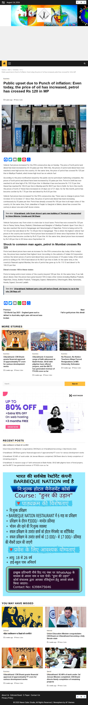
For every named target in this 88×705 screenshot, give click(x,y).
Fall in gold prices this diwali (73, 311)
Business (6, 78)
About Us (5, 695)
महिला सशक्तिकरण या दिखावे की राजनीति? (16, 445)
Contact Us (35, 695)
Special (49, 671)
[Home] (4, 63)
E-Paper (26, 695)
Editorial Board (16, 695)
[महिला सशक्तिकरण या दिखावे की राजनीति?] (22, 617)
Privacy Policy (7, 698)
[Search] (84, 63)
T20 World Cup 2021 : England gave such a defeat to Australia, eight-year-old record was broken (22, 314)
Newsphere (58, 702)
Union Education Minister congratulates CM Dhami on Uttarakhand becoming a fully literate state (39, 449)
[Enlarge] (82, 475)
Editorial (6, 630)
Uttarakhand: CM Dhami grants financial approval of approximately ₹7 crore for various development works (14, 361)
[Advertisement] (44, 43)
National (49, 630)
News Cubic (19, 100)
